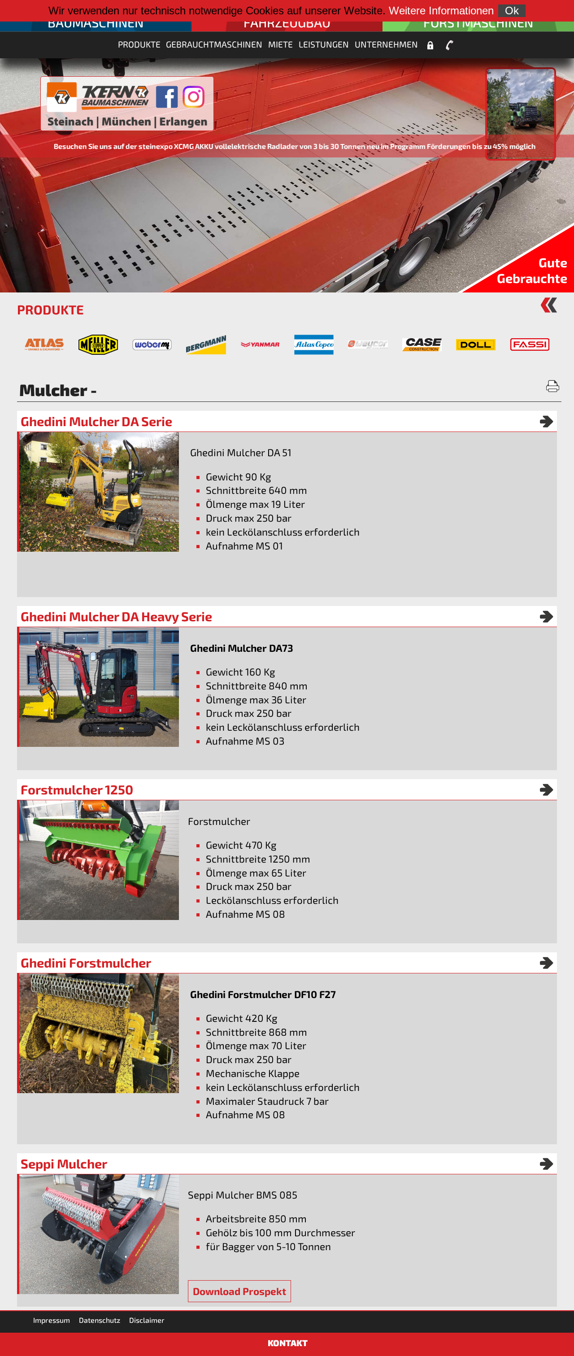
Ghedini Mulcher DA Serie (96, 421)
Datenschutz (99, 1320)
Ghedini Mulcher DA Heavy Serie (116, 616)
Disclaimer (147, 1320)
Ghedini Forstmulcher (86, 962)
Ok (512, 10)
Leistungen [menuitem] (324, 44)
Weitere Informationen (441, 10)
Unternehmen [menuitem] (386, 44)
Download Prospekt (239, 1291)
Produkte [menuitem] (139, 44)
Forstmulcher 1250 (77, 789)
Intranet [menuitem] (430, 45)
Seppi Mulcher (64, 1163)
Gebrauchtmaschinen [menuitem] (214, 44)
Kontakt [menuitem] (449, 45)
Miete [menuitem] (280, 44)
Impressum (51, 1320)
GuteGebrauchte (532, 270)
